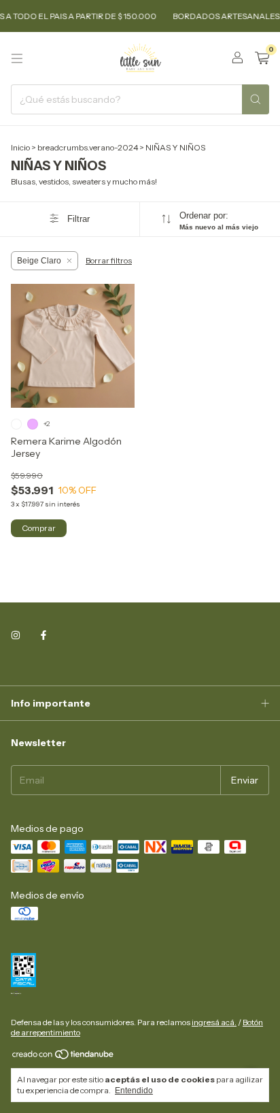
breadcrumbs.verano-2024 (87, 147)
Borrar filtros (109, 260)
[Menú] (17, 58)
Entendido (134, 1090)
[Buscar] (255, 99)
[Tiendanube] (63, 1057)
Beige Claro (39, 260)
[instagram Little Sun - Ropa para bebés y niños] (15, 636)
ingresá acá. (214, 1022)
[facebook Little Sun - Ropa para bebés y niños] (43, 636)
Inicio (20, 147)
